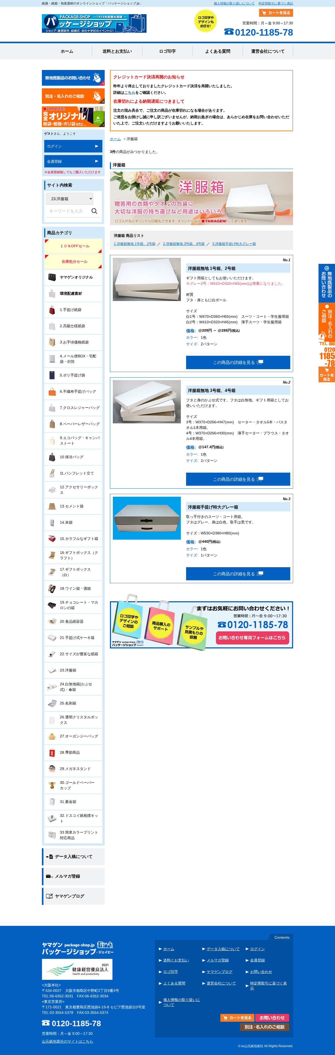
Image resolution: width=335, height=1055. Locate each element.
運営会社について (268, 51)
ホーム (67, 51)
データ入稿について (223, 949)
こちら (129, 92)
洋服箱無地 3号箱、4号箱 (184, 244)
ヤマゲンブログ (219, 972)
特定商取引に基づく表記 (276, 3)
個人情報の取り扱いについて (234, 3)
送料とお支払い (117, 51)
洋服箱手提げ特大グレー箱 (234, 244)
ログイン (54, 146)
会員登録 (54, 161)
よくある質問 (217, 51)
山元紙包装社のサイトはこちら (67, 1041)
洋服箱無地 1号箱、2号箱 (134, 244)
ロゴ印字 (167, 51)
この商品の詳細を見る (234, 362)
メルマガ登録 (218, 960)
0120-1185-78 (76, 1023)
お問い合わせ (261, 972)
